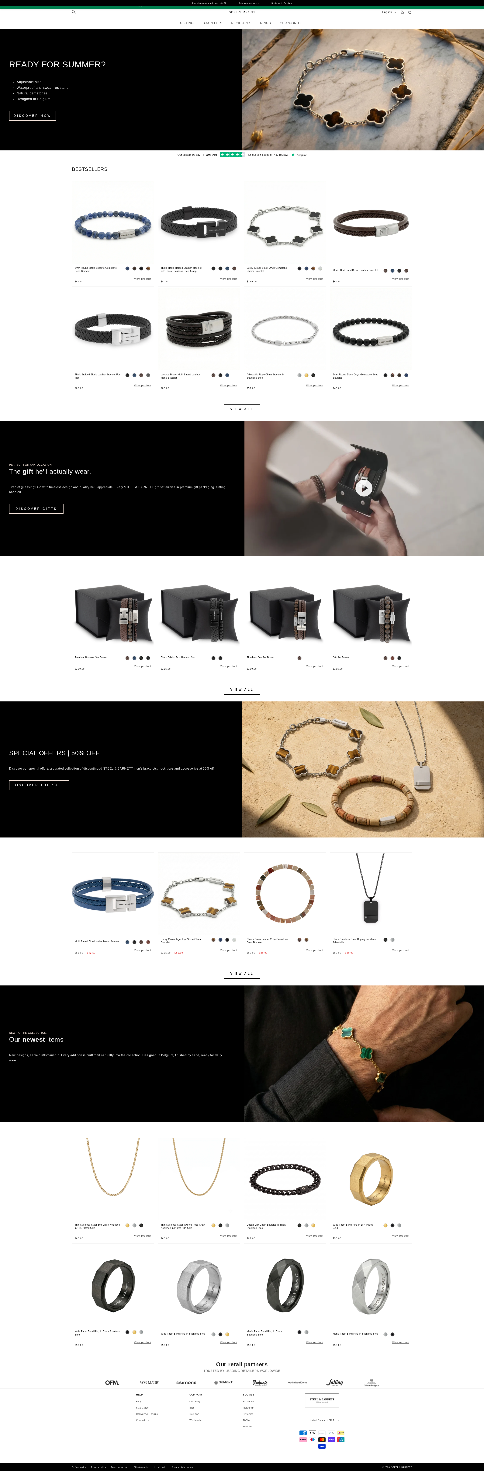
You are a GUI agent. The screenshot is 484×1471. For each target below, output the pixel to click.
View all (242, 409)
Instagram (248, 1408)
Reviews (194, 1414)
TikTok (246, 1420)
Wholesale (195, 1420)
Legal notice (160, 1467)
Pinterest (248, 1414)
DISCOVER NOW (32, 115)
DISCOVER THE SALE (39, 785)
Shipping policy (142, 1467)
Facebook (248, 1401)
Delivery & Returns (147, 1414)
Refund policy (79, 1467)
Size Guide (142, 1408)
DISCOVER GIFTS (36, 508)
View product (142, 278)
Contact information (182, 1467)
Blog (192, 1408)
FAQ (138, 1401)
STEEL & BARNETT (401, 1467)
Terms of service (120, 1467)
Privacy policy (98, 1467)
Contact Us (142, 1420)
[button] (74, 12)
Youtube (247, 1426)
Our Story (194, 1401)
